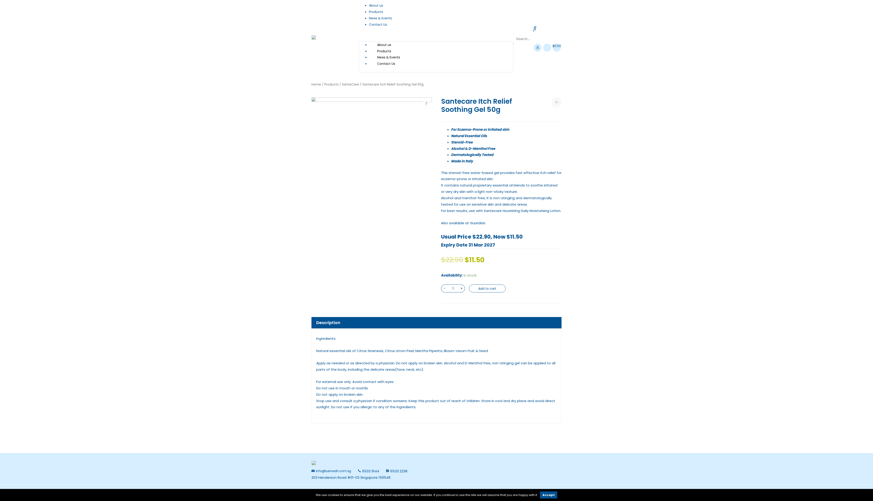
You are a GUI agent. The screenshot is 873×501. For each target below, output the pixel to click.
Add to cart (487, 288)
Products (376, 12)
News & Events (380, 18)
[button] (436, 36)
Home (316, 84)
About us (376, 5)
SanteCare (350, 84)
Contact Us (378, 24)
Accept (548, 495)
